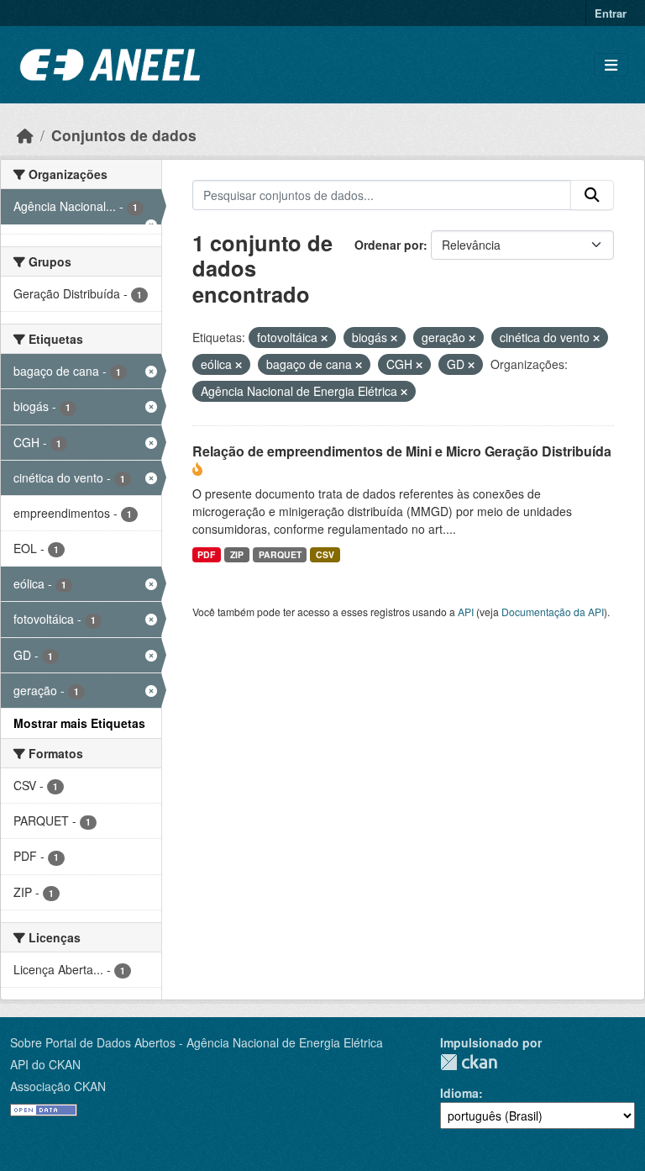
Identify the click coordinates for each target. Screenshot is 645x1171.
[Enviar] (592, 195)
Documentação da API (552, 611)
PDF (206, 554)
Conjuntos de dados (124, 134)
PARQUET (280, 554)
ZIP (237, 554)
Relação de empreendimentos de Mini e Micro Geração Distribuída (401, 451)
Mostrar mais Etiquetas (79, 723)
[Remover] (324, 338)
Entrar (611, 13)
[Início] (25, 134)
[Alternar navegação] (611, 65)
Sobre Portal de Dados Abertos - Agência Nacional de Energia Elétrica (196, 1042)
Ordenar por (388, 244)
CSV (325, 554)
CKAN (468, 1062)
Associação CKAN (58, 1086)
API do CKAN (45, 1064)
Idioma (459, 1092)
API (466, 611)
